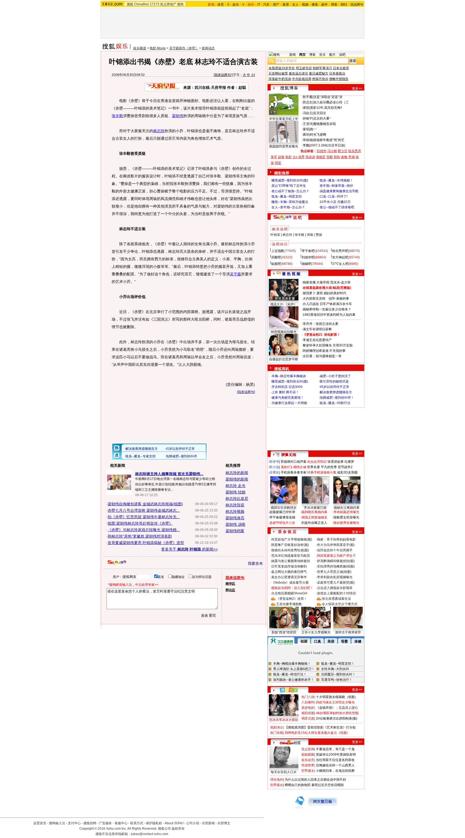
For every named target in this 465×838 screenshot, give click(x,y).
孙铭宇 (307, 118)
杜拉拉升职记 (317, 462)
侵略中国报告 (338, 79)
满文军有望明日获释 (317, 329)
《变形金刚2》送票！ (291, 599)
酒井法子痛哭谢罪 (348, 632)
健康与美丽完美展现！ (288, 397)
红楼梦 (349, 462)
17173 (154, 4)
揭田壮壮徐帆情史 (284, 508)
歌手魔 (307, 97)
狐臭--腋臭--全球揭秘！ (336, 180)
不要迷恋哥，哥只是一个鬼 (335, 749)
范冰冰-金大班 (340, 282)
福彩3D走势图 (347, 472)
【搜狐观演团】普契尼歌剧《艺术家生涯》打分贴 (320, 727)
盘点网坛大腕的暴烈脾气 (289, 572)
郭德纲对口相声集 (294, 462)
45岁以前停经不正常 (334, 387)
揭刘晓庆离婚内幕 (314, 512)
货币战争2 (345, 467)
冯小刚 (332, 151)
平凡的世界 (329, 467)
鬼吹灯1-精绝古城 (293, 467)
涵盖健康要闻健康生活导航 (339, 191)
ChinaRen (141, 4)
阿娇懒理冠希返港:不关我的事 (324, 351)
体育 (220, 4)
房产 (276, 4)
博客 (334, 4)
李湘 (351, 157)
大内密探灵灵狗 (314, 298)
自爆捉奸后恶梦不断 (283, 359)
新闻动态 (208, 48)
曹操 (319, 235)
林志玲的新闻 (237, 473)
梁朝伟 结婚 (235, 492)
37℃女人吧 (340, 264)
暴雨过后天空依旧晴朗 (327, 785)
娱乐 (235, 4)
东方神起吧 (340, 257)
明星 (278, 163)
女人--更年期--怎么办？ (288, 207)
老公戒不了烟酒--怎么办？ (290, 191)
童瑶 (306, 129)
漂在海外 (276, 779)
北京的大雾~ (322, 118)
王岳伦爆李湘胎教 (289, 604)
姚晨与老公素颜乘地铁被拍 (290, 561)
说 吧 (297, 217)
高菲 (306, 134)
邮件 (324, 4)
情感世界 (307, 765)
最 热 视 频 (291, 274)
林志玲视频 (235, 511)
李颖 (306, 145)
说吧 (342, 55)
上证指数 (277, 251)
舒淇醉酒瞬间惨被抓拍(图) (336, 561)
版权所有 (178, 828)
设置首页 (39, 823)
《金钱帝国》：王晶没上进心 (337, 708)
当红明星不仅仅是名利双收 (335, 760)
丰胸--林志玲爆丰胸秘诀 (289, 376)
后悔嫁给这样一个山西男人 (335, 765)
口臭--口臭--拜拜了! (333, 196)
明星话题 (307, 718)
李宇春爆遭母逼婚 (282, 517)
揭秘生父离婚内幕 (347, 508)
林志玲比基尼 (237, 498)
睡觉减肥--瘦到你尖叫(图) (290, 180)
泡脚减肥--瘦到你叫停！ (337, 397)
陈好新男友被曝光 (346, 523)
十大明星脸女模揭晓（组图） (337, 697)
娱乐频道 (139, 48)
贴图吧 (276, 264)
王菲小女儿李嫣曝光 (315, 632)
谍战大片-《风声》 (283, 304)
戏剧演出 (276, 727)
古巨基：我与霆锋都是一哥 (322, 356)
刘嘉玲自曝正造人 (314, 523)
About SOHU (174, 823)
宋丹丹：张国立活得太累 (320, 324)
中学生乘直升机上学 (283, 119)
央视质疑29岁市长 (282, 68)
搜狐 (130, 4)
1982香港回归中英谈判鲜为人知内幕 (329, 315)
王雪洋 (307, 124)
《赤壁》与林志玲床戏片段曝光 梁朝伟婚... (144, 530)
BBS (344, 4)
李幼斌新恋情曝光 (346, 512)
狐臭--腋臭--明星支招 (287, 196)
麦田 (319, 293)
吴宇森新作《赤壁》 (183, 48)
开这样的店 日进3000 (287, 387)
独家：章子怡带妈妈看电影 (336, 539)
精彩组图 (307, 713)
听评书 (274, 462)
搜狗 (180, 4)
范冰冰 (310, 157)
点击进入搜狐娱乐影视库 (335, 588)
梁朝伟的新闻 (237, 479)
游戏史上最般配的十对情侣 (336, 593)
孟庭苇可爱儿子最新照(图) (336, 582)
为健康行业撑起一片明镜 (289, 403)
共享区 (274, 472)
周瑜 (310, 235)
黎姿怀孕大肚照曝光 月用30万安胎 (328, 345)
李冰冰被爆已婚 (315, 508)
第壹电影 (307, 708)
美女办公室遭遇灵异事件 (289, 577)
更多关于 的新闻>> (189, 549)
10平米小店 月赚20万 (335, 202)
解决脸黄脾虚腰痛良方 (336, 392)
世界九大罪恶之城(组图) (334, 572)
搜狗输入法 (57, 823)
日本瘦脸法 (337, 73)
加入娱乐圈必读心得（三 (331, 102)
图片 (332, 55)
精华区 (230, 583)
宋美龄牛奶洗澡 (280, 79)
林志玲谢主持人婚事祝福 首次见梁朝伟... (169, 474)
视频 (305, 4)
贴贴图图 (307, 754)
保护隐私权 (154, 823)
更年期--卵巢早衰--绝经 (336, 186)
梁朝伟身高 (235, 518)
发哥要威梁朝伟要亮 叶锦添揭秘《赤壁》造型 (146, 543)
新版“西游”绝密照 (284, 632)
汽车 (266, 4)
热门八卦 (307, 697)
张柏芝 (321, 157)
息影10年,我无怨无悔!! (326, 108)
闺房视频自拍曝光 (284, 332)
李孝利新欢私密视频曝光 (335, 577)
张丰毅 (117, 116)
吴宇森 (235, 274)
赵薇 (281, 157)
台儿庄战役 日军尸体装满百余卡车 (327, 304)
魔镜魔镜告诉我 (324, 124)
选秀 (301, 157)
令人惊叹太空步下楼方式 (339, 604)
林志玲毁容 (235, 505)
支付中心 (74, 823)
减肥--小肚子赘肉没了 (335, 376)
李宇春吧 (308, 251)
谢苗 (306, 108)
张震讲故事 (335, 462)
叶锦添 (275, 235)
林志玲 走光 (235, 485)
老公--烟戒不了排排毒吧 (337, 207)
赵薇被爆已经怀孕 (282, 512)
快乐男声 (354, 151)
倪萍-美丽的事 (339, 298)
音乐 (322, 55)
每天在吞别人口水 (284, 772)
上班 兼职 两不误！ (285, 392)
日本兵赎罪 (341, 68)
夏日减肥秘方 (318, 73)
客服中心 (121, 823)
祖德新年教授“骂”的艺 (328, 140)
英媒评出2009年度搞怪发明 (336, 754)
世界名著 (313, 467)
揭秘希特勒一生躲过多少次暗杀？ (327, 309)
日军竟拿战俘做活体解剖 (289, 566)
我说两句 (356, 4)
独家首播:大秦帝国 (316, 282)
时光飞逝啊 (318, 134)
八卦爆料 (307, 702)
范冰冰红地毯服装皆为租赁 (290, 556)
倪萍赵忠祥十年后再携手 (335, 550)
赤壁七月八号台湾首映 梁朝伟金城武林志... (144, 510)
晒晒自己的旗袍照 (298, 785)
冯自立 (307, 113)
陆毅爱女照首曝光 (346, 517)
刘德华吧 (308, 257)
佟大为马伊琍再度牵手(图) (336, 545)
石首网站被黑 (278, 73)
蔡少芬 (342, 151)
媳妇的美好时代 (335, 293)
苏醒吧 (276, 257)
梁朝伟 (177, 116)
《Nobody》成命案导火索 (290, 582)
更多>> (357, 88)
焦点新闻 (307, 749)
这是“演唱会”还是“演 (327, 97)
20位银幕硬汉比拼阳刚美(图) (336, 718)
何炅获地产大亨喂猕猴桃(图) (291, 539)
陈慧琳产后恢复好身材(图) (290, 545)
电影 (288, 157)
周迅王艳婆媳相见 (314, 517)
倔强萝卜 (309, 293)
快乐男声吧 (340, 251)
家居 (286, 4)
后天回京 (319, 113)
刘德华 (321, 151)
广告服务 (105, 823)
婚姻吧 (306, 264)
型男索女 (307, 771)
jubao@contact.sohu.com (149, 834)
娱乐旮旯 (307, 760)
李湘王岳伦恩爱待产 (317, 340)
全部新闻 (208, 823)
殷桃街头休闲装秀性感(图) (290, 550)
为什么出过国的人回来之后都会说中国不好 (315, 779)
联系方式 (136, 823)
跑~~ (313, 129)
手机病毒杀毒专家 (294, 472)
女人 (295, 4)
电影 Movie (158, 48)
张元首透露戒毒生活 (336, 599)
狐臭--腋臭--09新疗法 (335, 403)
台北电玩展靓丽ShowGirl (289, 593)
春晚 (344, 157)
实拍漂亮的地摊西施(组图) (336, 566)
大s (295, 157)
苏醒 (329, 157)
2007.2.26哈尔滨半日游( (327, 145)
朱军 (274, 157)
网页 (302, 55)
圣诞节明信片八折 (282, 523)
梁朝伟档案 (235, 531)
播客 (315, 4)
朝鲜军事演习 (322, 68)
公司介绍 (192, 823)
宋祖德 (307, 140)
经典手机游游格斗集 (321, 472)
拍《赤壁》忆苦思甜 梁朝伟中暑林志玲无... (144, 517)
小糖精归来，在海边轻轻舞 (335, 771)
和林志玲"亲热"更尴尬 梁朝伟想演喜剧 (140, 536)
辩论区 (230, 590)
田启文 (307, 102)
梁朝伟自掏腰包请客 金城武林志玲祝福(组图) (145, 504)
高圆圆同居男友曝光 (283, 146)
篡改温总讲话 (298, 73)
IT (258, 4)
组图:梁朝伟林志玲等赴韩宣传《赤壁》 (140, 523)
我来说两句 (222, 75)
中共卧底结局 (301, 79)
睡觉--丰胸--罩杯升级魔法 (290, 202)
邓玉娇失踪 (304, 68)
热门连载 (276, 733)
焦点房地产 (168, 4)
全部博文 (223, 823)
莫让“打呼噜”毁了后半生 (289, 186)
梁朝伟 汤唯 (235, 524)
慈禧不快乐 (320, 79)
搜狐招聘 (89, 823)
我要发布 (255, 563)
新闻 (292, 55)
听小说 (274, 467)
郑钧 (337, 157)
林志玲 (158, 131)
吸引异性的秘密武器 (334, 381)
